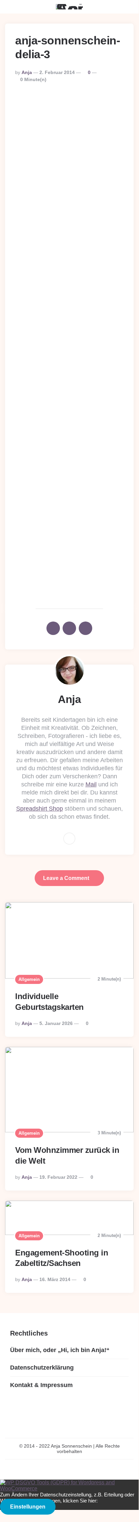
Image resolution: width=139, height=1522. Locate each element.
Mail (91, 784)
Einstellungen (27, 1507)
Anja (27, 72)
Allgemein (29, 979)
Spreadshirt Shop (39, 808)
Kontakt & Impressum (41, 1385)
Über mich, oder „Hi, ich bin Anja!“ (59, 1350)
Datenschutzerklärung (42, 1367)
